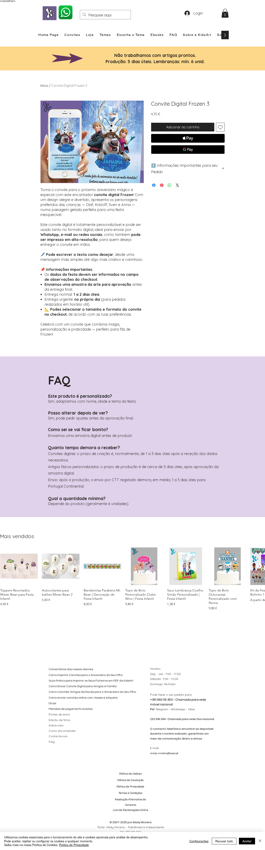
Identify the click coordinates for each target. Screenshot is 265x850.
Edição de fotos (59, 720)
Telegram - (163, 709)
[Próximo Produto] (259, 566)
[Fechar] (260, 841)
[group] (132, 579)
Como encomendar (62, 731)
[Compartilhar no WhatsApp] (169, 185)
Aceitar (247, 841)
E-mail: (154, 748)
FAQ (52, 742)
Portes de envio (59, 714)
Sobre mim (56, 725)
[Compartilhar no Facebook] (153, 185)
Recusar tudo (224, 841)
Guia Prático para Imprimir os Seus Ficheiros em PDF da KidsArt (91, 680)
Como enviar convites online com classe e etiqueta (83, 697)
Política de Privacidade (74, 845)
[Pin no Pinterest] (161, 185)
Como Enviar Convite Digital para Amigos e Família (83, 686)
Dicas (52, 703)
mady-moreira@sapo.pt (164, 753)
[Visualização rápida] (19, 566)
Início (44, 85)
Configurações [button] (198, 841)
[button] (225, 13)
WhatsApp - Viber (183, 709)
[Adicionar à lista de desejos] (220, 127)
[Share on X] (177, 185)
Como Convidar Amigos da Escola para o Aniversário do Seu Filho (92, 692)
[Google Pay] (188, 149)
